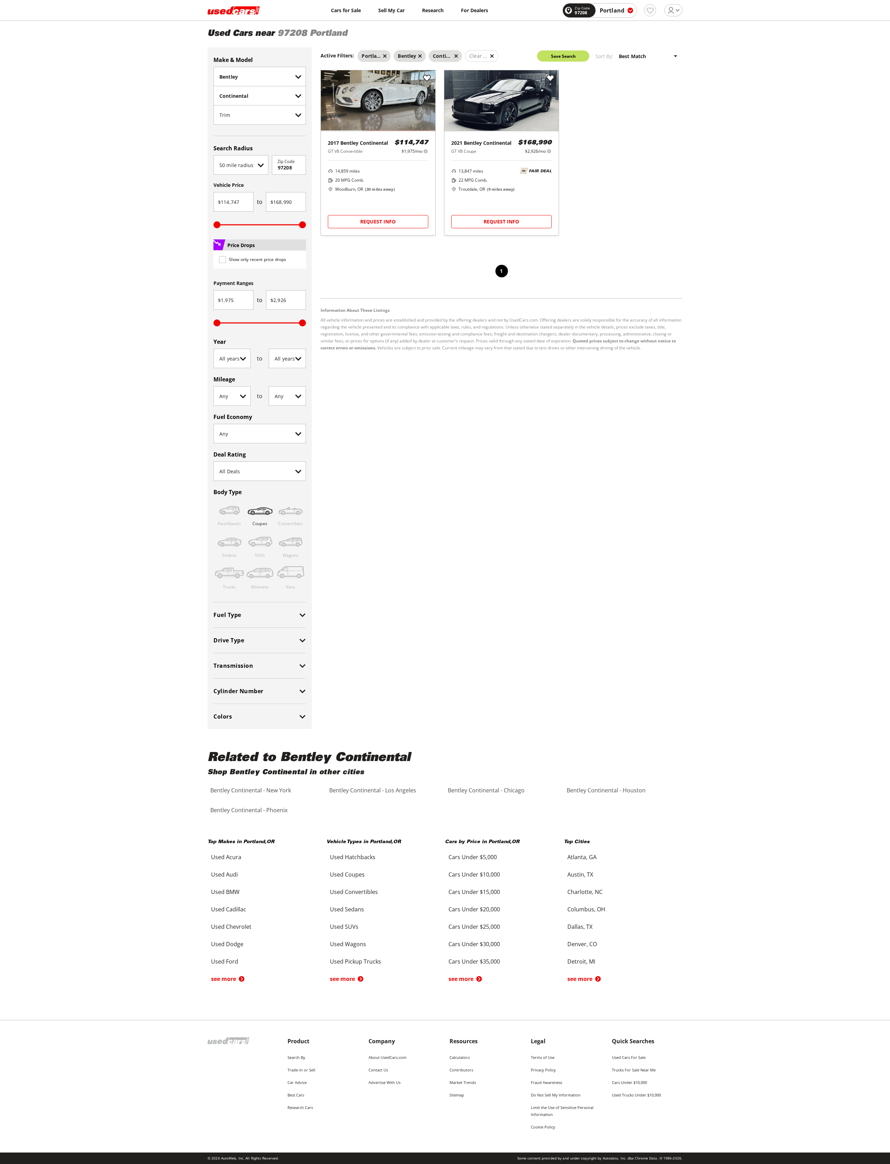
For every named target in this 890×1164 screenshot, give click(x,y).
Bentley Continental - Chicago (486, 790)
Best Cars (296, 1095)
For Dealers (474, 10)
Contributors (461, 1069)
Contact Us (378, 1069)
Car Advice (297, 1082)
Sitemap (457, 1095)
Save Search (563, 56)
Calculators (460, 1057)
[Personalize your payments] (425, 151)
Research (433, 10)
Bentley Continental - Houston (606, 790)
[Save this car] (427, 79)
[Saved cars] (650, 10)
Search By (296, 1057)
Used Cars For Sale (629, 1057)
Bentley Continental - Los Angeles (372, 790)
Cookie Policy (543, 1127)
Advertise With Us (384, 1082)
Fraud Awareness (546, 1082)
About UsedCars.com (387, 1057)
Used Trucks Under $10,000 (636, 1095)
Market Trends (463, 1082)
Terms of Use (543, 1057)
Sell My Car (391, 10)
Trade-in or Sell (301, 1069)
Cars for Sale (346, 10)
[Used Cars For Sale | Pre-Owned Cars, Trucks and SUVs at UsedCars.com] (234, 10)
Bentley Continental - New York (250, 790)
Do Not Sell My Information (556, 1095)
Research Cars (300, 1107)
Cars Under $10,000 (629, 1082)
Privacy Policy (543, 1069)
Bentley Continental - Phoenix (249, 810)
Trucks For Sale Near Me (634, 1069)
